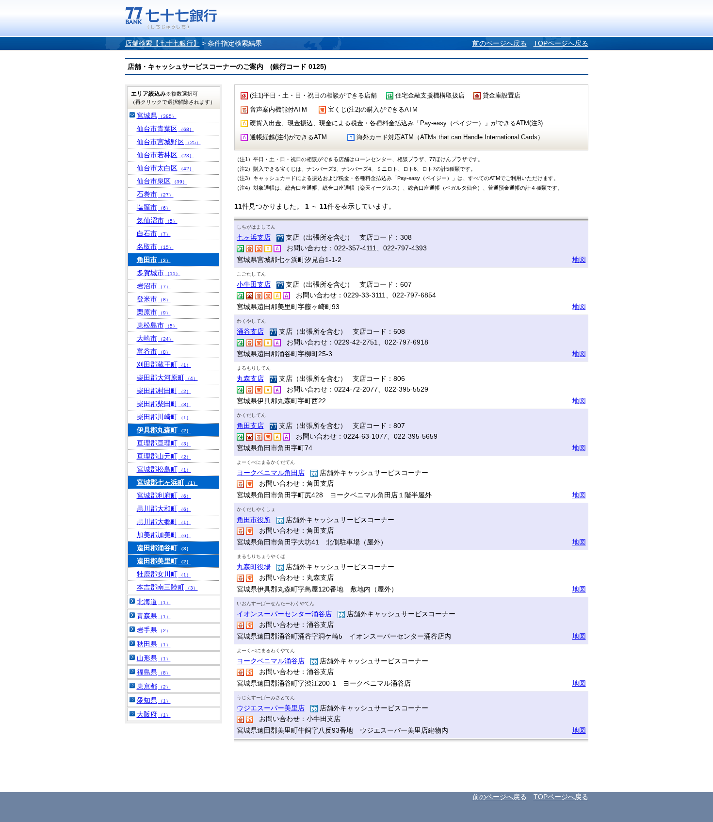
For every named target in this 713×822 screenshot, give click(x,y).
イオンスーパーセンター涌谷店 (284, 614)
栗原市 (154, 312)
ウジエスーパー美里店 (271, 708)
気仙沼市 (157, 220)
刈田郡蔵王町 (164, 364)
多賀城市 (158, 273)
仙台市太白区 (165, 168)
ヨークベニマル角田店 (271, 473)
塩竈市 (154, 207)
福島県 (154, 672)
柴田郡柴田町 (164, 404)
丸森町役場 (254, 567)
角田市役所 (254, 520)
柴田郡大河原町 (167, 377)
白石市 (154, 233)
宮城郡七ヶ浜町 (167, 482)
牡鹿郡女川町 (164, 574)
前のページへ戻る (499, 43)
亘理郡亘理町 (164, 443)
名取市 (155, 246)
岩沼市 (154, 286)
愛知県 (154, 700)
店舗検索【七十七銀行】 (162, 43)
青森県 (154, 616)
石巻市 (155, 194)
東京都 (154, 686)
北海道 (154, 602)
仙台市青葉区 (165, 128)
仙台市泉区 (162, 181)
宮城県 (157, 115)
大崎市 (155, 338)
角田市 (154, 259)
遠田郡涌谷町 (164, 548)
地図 (579, 259)
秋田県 (154, 644)
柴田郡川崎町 (164, 417)
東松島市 (157, 325)
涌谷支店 (250, 331)
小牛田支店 (254, 284)
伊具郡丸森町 (164, 430)
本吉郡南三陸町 (167, 587)
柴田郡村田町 (164, 391)
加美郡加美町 (164, 535)
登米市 (154, 299)
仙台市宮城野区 (169, 142)
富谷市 (154, 351)
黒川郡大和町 (164, 508)
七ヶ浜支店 (254, 237)
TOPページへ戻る (561, 43)
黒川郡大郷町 (164, 522)
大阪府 (154, 714)
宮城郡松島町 (164, 469)
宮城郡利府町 (164, 495)
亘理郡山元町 (164, 456)
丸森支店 (250, 378)
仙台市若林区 (165, 155)
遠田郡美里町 (164, 561)
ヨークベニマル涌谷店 (271, 661)
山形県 (154, 658)
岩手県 (154, 630)
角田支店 (250, 425)
